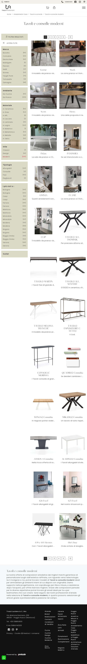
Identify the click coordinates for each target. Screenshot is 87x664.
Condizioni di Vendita (49, 623)
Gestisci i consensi (31, 633)
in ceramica (8, 109)
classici (6, 150)
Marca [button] (6, 49)
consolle (6, 172)
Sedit (5, 69)
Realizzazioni (49, 617)
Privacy (10, 633)
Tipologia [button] (7, 165)
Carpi (5, 196)
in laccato (7, 119)
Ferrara (6, 203)
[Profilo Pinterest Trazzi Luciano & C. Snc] (16, 629)
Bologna (6, 190)
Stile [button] (5, 147)
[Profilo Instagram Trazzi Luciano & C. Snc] (80, 2)
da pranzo (7, 97)
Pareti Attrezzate (62, 615)
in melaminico (9, 132)
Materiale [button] (7, 105)
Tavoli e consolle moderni (54, 14)
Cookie (18, 633)
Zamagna (7, 82)
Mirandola (7, 216)
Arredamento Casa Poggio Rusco (75, 629)
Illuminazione (62, 639)
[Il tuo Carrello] (47, 7)
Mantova (6, 209)
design (6, 153)
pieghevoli (7, 178)
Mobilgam (7, 63)
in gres (6, 112)
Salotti (60, 619)
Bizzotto (6, 53)
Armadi (61, 630)
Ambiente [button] (7, 91)
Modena (6, 223)
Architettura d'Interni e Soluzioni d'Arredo (75, 645)
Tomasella (7, 79)
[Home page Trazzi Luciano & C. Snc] (22, 7)
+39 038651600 (16, 621)
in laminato (8, 122)
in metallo (7, 135)
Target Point (8, 76)
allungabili (7, 168)
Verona (6, 242)
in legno (6, 125)
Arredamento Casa (20, 14)
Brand (47, 614)
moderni (6, 157)
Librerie (61, 611)
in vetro (6, 139)
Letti (60, 628)
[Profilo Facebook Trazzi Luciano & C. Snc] (76, 2)
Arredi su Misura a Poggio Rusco (74, 619)
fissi (4, 175)
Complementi (62, 642)
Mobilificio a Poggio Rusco (75, 637)
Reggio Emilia (8, 236)
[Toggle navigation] (83, 8)
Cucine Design (48, 634)
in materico (7, 129)
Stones (6, 73)
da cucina (7, 94)
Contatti (48, 619)
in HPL (5, 115)
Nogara (6, 229)
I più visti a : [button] (8, 186)
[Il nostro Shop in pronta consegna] (54, 7)
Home (9, 14)
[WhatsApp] (4, 657)
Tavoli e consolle (36, 14)
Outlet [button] (6, 254)
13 (70, 37)
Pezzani (6, 66)
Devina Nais (8, 59)
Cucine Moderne (48, 639)
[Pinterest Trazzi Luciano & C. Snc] (85, 2)
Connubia (7, 56)
